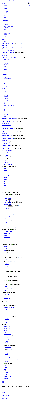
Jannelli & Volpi (6, 106)
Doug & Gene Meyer (6, 97)
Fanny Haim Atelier (8, 204)
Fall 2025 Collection (8, 164)
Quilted (4, 14)
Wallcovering (5, 100)
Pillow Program (6, 77)
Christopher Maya (6, 23)
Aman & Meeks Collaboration (7, 78)
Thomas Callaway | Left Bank (7, 30)
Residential (5, 91)
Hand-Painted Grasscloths (8, 340)
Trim (3, 107)
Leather (3, 88)
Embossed (3, 143)
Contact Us (3, 389)
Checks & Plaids (6, 11)
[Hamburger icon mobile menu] (2, 0)
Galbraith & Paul (6, 98)
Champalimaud (6, 22)
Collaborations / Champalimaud (8, 43)
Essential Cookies (10, 205)
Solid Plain (5, 17)
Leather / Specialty (6, 142)
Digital (5, 355)
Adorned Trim (7, 296)
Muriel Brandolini (6, 28)
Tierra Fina (6, 162)
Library (3, 112)
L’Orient (3, 54)
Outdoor (5, 41)
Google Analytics (15, 205)
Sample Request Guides (7, 115)
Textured (5, 102)
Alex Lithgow (6, 309)
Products (3, 60)
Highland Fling (5, 34)
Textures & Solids (6, 95)
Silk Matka (6, 59)
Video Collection (6, 114)
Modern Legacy (6, 69)
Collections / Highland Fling (8, 121)
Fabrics (3, 156)
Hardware (4, 80)
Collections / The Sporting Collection (9, 118)
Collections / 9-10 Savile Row (8, 128)
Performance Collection (5, 55)
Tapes (5, 369)
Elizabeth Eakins (6, 24)
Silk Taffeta (3, 59)
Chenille (5, 170)
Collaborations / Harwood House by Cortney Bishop (12, 47)
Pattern (5, 177)
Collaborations (5, 20)
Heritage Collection (6, 81)
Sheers (4, 15)
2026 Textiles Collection (5, 150)
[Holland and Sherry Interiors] (10, 0)
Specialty (5, 90)
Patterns (5, 330)
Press (28, 6)
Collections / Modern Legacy (8, 138)
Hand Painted (6, 143)
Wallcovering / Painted (6, 145)
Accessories (4, 71)
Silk (4, 183)
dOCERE (5, 36)
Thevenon (5, 29)
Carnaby (5, 66)
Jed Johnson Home (6, 27)
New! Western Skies (6, 63)
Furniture (4, 83)
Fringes (4, 110)
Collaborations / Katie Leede (8, 52)
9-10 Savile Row (6, 35)
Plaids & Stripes (6, 96)
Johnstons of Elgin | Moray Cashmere (8, 26)
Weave (5, 190)
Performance (4, 39)
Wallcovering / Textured (7, 148)
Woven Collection (7, 216)
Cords (4, 109)
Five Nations (6, 352)
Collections (4, 31)
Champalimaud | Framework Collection (9, 105)
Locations (29, 5)
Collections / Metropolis (7, 135)
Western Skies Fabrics (6, 5)
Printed (5, 103)
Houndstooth (6, 175)
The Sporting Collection (7, 33)
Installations (29, 2)
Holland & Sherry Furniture (7, 85)
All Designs (4, 8)
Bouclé (4, 10)
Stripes (4, 16)
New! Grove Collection (5, 50)
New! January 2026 (6, 64)
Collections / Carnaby (6, 125)
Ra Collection (3, 56)
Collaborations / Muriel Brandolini (9, 57)
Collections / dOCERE (6, 131)
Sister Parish (6, 353)
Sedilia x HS (5, 86)
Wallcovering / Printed (6, 152)
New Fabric (4, 3)
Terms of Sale (3, 392)
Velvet (4, 18)
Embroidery (4, 74)
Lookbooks (5, 116)
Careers (29, 4)
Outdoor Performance (4, 45)
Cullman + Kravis (7, 198)
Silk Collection (10, 150)
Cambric (9, 59)
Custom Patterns (6, 76)
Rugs (3, 93)
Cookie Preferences (4, 398)
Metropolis (5, 37)
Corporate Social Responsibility (6, 395)
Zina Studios (6, 354)
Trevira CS (6, 248)
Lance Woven (5, 92)
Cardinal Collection (10, 50)
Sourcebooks (6, 374)
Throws (5, 290)
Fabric (3, 123)
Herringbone (5, 12)
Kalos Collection (15, 50)
